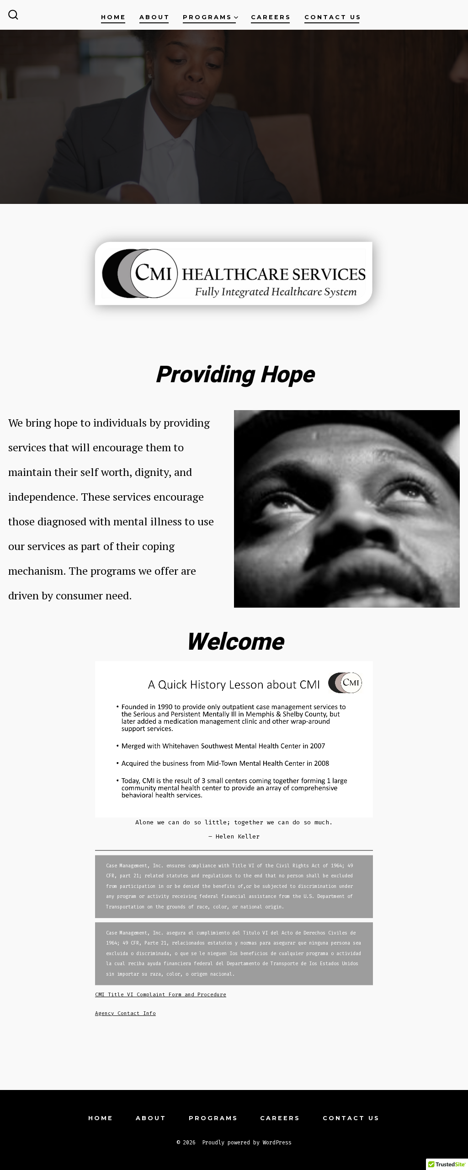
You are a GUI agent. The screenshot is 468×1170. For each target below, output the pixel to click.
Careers (271, 17)
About (154, 17)
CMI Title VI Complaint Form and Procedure (160, 994)
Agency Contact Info (125, 1013)
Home (113, 17)
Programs (207, 17)
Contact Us (333, 17)
